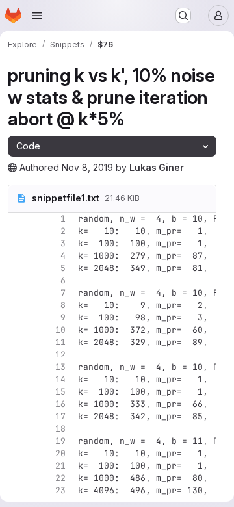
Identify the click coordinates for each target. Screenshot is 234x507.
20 (60, 453)
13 (60, 366)
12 (60, 354)
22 (60, 478)
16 (60, 404)
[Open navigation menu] (37, 15)
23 (60, 490)
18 (60, 428)
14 (60, 379)
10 (60, 329)
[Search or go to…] (183, 15)
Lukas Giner (156, 167)
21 (60, 465)
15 (60, 391)
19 (60, 441)
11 (60, 342)
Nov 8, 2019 (87, 167)
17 (60, 416)
